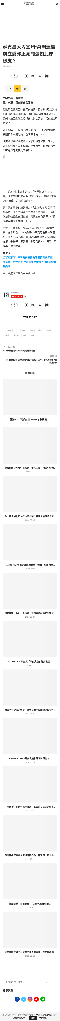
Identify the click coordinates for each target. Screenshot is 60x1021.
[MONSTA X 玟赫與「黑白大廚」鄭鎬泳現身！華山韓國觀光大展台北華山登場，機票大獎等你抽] (30, 639)
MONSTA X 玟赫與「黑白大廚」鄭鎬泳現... (30, 661)
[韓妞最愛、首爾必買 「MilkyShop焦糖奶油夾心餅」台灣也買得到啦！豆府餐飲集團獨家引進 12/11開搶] (30, 881)
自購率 (40, 330)
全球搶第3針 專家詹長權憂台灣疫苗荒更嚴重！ (29, 257)
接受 (33, 1018)
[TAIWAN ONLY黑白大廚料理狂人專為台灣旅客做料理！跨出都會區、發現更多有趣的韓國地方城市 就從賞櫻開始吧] (30, 736)
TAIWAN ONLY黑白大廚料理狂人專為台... (30, 758)
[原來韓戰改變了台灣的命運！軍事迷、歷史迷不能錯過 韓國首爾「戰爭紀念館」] (30, 930)
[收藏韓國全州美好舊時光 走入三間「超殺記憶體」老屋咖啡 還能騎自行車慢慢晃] (30, 445)
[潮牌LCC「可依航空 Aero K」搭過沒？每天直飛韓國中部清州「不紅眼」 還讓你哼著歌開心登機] (30, 397)
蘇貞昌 (7, 335)
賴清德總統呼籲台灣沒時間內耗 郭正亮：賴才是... (30, 855)
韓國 (24, 335)
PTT (23, 330)
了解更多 (43, 1018)
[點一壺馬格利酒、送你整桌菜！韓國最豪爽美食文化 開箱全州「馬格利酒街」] (30, 494)
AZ (16, 330)
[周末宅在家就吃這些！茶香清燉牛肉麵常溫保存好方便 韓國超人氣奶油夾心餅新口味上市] (30, 687)
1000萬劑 (8, 330)
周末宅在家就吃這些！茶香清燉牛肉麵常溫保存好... (30, 710)
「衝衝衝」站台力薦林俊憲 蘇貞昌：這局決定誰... (30, 807)
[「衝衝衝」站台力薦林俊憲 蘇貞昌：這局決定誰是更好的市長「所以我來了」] (30, 784)
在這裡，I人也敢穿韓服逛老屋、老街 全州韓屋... (30, 564)
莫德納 (49, 330)
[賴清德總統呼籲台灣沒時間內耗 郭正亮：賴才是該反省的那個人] (30, 833)
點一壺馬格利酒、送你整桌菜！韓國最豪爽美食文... (30, 516)
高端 (32, 335)
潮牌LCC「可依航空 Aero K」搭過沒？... (30, 419)
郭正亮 (16, 335)
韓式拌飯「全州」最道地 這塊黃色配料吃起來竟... (30, 613)
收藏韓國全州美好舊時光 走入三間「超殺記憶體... (30, 468)
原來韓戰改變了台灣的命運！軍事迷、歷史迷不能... (30, 952)
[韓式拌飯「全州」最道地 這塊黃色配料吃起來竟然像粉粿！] (30, 591)
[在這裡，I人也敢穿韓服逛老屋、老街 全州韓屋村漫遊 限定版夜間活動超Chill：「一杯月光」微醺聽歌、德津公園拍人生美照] (30, 542)
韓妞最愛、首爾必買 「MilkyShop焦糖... (30, 903)
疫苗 (31, 330)
